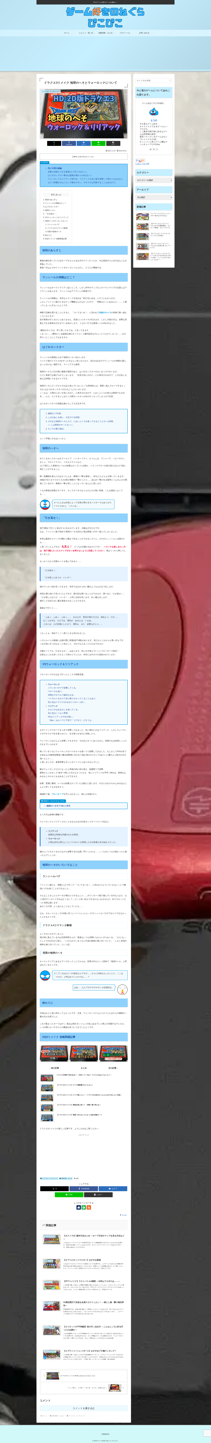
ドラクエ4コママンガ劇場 (57, 228)
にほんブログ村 (142, 164)
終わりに (48, 235)
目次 (53, 195)
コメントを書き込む (84, 1408)
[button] (113, 143)
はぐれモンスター (52, 207)
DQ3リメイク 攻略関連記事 (56, 239)
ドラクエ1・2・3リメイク (50, 1178)
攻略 (77, 1178)
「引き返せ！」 (51, 214)
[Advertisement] (105, 54)
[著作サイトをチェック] (78, 1207)
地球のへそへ (50, 210)
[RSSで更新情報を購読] (89, 1207)
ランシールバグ (53, 224)
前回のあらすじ (51, 200)
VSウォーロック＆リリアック (57, 217)
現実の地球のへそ (54, 232)
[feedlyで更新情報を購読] (84, 1207)
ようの (154, 120)
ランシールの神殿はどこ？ (55, 203)
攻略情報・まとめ (66, 1178)
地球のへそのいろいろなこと (56, 221)
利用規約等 (105, 1434)
